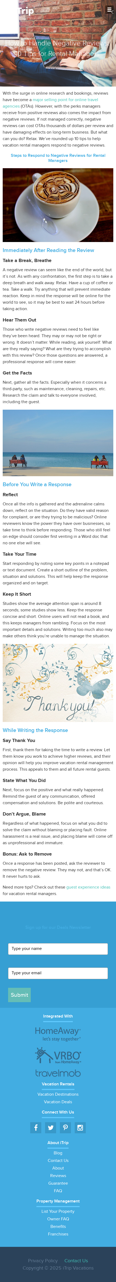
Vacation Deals (58, 1102)
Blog (58, 1153)
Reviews (58, 1175)
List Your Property (58, 1211)
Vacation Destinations (58, 1094)
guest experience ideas (88, 887)
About (58, 1168)
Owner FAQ (58, 1219)
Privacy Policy (43, 1261)
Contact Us (58, 1160)
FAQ (58, 1191)
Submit (19, 995)
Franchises (58, 1234)
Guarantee (58, 1183)
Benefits (58, 1226)
